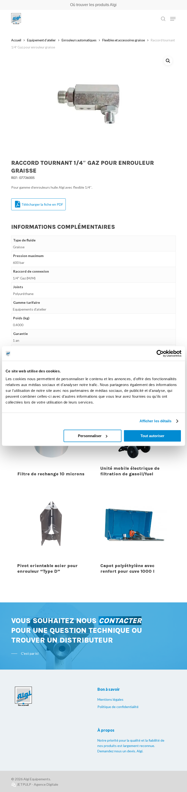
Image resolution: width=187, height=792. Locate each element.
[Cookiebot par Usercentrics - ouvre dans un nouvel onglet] (160, 353)
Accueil (16, 40)
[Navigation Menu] (173, 18)
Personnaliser (90, 436)
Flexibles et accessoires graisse (123, 40)
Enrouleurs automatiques (79, 40)
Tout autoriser (152, 436)
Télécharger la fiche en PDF (42, 204)
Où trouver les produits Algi (93, 5)
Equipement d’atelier (41, 40)
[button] (168, 60)
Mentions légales (110, 699)
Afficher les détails (156, 421)
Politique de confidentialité (118, 707)
